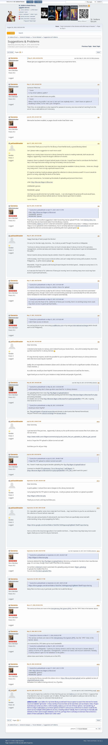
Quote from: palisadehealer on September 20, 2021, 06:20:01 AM (48, 555)
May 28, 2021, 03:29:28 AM (34, 341)
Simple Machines (19, 740)
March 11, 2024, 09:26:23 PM (35, 605)
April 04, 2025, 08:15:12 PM (34, 690)
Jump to (73, 728)
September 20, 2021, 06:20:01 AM (36, 480)
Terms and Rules (91, 741)
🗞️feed (31, 14)
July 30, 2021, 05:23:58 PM (34, 454)
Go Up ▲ (100, 741)
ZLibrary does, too (90, 220)
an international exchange (79, 325)
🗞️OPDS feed (33, 10)
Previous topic (87, 46)
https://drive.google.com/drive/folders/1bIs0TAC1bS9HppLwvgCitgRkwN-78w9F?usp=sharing (57, 525)
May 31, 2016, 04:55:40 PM (35, 58)
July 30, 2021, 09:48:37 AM (34, 421)
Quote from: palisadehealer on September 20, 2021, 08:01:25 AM (48, 583)
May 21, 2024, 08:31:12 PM (34, 631)
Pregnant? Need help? (30, 21)
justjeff (13, 690)
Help (85, 741)
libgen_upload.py (80, 567)
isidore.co (40, 224)
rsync (26, 12)
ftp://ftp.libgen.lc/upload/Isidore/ (58, 393)
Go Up (9, 720)
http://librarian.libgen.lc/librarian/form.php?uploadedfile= (62, 399)
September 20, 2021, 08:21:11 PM (36, 579)
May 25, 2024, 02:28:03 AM (34, 664)
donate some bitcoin (81, 226)
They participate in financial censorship (42, 411)
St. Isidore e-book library (27, 5)
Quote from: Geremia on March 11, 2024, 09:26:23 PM (45, 635)
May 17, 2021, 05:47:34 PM (34, 280)
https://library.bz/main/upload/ (71, 678)
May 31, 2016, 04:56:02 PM (34, 84)
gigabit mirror (24, 8)
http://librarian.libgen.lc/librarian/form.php (83, 395)
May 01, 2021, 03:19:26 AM (34, 235)
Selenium (39, 567)
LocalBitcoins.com (57, 325)
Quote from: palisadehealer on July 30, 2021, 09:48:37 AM (46, 458)
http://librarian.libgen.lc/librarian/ (42, 182)
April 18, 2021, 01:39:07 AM (34, 206)
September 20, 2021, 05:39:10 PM (36, 551)
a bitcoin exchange (48, 413)
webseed (21, 12)
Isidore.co (72, 694)
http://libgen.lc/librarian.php (36, 496)
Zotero (20, 14)
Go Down (10, 52)
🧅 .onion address (24, 10)
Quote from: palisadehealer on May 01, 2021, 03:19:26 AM (46, 285)
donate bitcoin (61, 413)
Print (98, 52)
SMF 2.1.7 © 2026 (10, 740)
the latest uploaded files (43, 571)
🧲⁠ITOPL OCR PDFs (24, 18)
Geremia (14, 58)
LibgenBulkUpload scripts (35, 680)
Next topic (96, 46)
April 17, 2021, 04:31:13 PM (34, 143)
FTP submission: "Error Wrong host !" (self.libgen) (56, 468)
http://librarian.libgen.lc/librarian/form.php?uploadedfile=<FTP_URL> (50, 470)
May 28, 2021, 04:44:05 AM (34, 382)
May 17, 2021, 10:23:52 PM (34, 315)
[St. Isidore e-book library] (9, 76)
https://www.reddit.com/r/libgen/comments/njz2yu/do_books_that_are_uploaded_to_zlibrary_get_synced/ (61, 437)
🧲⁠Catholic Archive (24, 16)
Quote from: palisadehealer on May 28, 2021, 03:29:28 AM (46, 387)
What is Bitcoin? (82, 21)
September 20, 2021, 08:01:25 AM (36, 508)
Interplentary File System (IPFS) (61, 608)
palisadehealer (16, 143)
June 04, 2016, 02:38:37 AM (34, 117)
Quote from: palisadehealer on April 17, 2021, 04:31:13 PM (47, 210)
